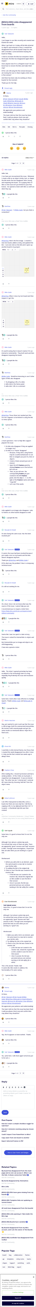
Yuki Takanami (9, 34)
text (3, 1267)
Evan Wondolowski (10, 901)
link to (15, 127)
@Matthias (10, 101)
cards (28, 1263)
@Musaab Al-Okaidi (19, 999)
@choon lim (12, 1001)
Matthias (7, 206)
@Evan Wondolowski (15, 107)
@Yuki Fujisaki (18, 99)
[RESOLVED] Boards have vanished (14, 1222)
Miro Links (5, 1187)
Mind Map (11, 1267)
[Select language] (23, 4)
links (3, 127)
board (4, 1255)
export (19, 1267)
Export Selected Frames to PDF (12, 1141)
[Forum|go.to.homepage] (11, 3)
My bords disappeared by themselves (15, 1181)
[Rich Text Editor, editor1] (18, 1099)
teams (29, 1259)
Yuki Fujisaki (8, 831)
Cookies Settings (18, 1292)
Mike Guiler (8, 170)
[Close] (33, 1277)
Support (12, 1263)
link (9, 127)
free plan (22, 127)
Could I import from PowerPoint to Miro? (16, 1134)
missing (30, 127)
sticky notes (20, 1259)
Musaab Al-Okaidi (10, 530)
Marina (8, 93)
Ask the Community (9, 15)
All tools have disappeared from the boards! (17, 1208)
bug (10, 1255)
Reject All (18, 1298)
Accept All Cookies (18, 1303)
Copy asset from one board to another (15, 1138)
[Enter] (3, 9)
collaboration (18, 1255)
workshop (21, 1263)
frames (27, 1255)
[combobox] (18, 9)
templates (10, 1259)
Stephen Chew (9, 770)
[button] (2, 4)
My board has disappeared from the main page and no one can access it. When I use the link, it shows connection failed (17, 1173)
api (3, 1259)
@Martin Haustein (13, 103)
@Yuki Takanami (8, 99)
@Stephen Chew (11, 105)
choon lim (7, 746)
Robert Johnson (9, 798)
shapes (4, 1263)
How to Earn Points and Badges (18, 1153)
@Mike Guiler (18, 210)
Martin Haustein (9, 720)
